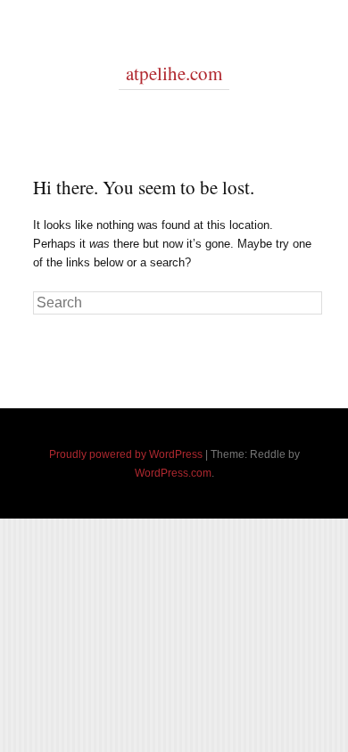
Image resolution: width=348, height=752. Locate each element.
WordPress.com (173, 473)
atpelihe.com (174, 73)
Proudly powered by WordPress (126, 454)
